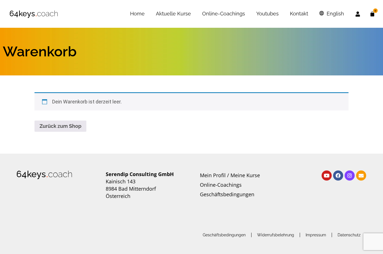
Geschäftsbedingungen (227, 194)
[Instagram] (350, 175)
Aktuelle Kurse (173, 14)
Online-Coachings (223, 14)
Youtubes (267, 14)
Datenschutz (349, 235)
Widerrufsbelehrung (275, 235)
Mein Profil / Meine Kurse (230, 175)
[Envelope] (361, 175)
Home (137, 14)
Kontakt (299, 14)
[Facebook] (338, 175)
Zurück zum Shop (60, 126)
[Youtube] (327, 175)
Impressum (316, 235)
